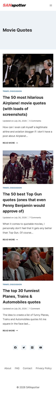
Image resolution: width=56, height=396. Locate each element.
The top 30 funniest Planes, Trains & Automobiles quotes (22, 296)
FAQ (17, 368)
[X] (23, 347)
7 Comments (35, 217)
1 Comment (34, 308)
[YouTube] (40, 347)
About (7, 368)
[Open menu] (50, 5)
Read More (10, 143)
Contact (27, 368)
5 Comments (35, 121)
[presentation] (28, 70)
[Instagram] (32, 347)
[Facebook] (15, 347)
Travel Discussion (12, 91)
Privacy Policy (44, 368)
